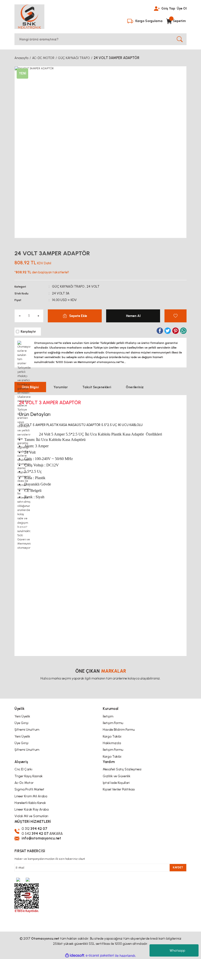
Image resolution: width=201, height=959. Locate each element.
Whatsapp (177, 950)
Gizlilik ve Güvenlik (116, 776)
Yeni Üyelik (22, 716)
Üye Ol (182, 8)
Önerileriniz (135, 387)
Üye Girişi (21, 723)
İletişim (108, 716)
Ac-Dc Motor (24, 783)
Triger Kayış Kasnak (28, 776)
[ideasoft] (75, 955)
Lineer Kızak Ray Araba (31, 809)
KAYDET (178, 867)
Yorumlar (60, 387)
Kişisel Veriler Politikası (119, 789)
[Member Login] (157, 8)
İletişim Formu (113, 723)
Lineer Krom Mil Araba (30, 796)
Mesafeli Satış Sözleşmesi (122, 769)
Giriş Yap (168, 8)
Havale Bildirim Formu (119, 729)
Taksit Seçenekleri (96, 387)
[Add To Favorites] (175, 315)
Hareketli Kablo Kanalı (30, 803)
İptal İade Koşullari (116, 783)
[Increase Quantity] (38, 316)
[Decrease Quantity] (20, 316)
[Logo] (29, 16)
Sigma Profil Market (29, 789)
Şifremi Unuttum (26, 729)
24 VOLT (93, 286)
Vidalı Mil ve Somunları (31, 816)
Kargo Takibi (112, 736)
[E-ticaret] (100, 956)
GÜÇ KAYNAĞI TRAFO (68, 286)
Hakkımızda (112, 743)
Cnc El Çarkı (23, 769)
